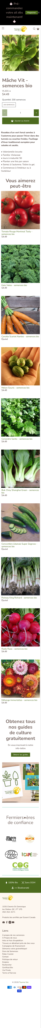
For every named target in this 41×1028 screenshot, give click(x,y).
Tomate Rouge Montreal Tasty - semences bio (16, 233)
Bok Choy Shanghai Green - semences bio (20, 491)
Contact (5, 957)
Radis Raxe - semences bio (14, 648)
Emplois (5, 962)
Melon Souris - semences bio (15, 387)
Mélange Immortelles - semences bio (19, 700)
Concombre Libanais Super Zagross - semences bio (19, 545)
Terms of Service (9, 973)
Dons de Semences (10, 951)
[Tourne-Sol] (20, 29)
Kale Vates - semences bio (14, 285)
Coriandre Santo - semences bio (16, 438)
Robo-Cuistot (7, 954)
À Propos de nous (9, 938)
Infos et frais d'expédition (12, 940)
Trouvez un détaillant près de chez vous (18, 943)
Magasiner (31, 12)
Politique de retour (10, 959)
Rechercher (7, 965)
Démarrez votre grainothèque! (14, 948)
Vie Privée (6, 970)
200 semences (8, 105)
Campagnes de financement (13, 946)
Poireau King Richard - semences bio (19, 597)
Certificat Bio (7, 967)
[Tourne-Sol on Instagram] (10, 923)
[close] (39, 12)
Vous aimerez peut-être (20, 183)
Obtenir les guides (20, 754)
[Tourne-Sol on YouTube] (13, 923)
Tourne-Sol (23, 982)
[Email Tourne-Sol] (3, 923)
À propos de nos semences (13, 935)
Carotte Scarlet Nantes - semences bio (20, 336)
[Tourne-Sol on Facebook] (6, 923)
